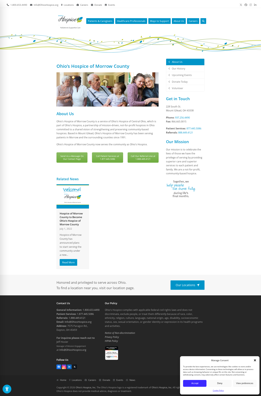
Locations (69, 4)
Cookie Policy (218, 390)
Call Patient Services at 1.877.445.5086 (107, 157)
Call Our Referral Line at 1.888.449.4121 (143, 157)
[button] (254, 360)
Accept (194, 383)
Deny (219, 383)
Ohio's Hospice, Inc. (86, 387)
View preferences (244, 383)
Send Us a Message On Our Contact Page (72, 157)
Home (63, 379)
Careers (84, 4)
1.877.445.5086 (85, 314)
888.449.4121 (185, 132)
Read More (68, 262)
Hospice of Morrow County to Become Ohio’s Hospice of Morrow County (71, 219)
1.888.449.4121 (76, 318)
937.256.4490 (182, 117)
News (132, 379)
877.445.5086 (194, 128)
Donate (98, 4)
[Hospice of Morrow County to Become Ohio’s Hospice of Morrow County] (72, 196)
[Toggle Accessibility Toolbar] (7, 389)
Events (111, 4)
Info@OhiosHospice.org (46, 4)
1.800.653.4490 (18, 4)
